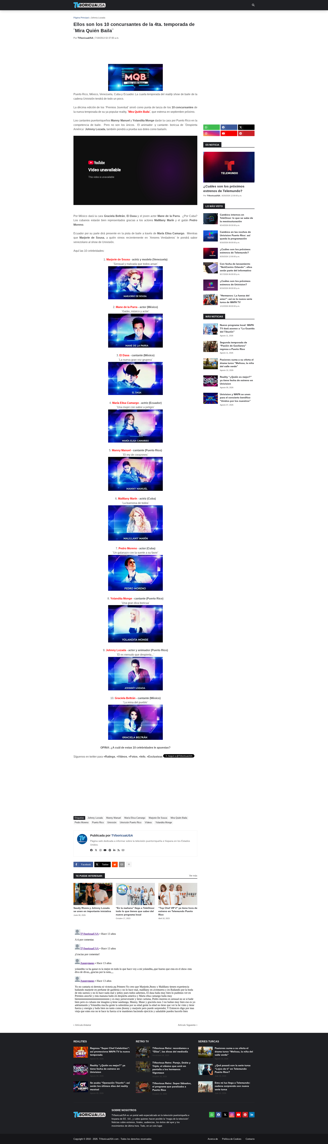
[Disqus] (135, 970)
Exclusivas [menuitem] (181, 15)
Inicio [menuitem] (79, 15)
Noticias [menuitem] (94, 15)
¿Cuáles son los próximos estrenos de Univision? (235, 283)
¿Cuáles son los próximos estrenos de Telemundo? (223, 189)
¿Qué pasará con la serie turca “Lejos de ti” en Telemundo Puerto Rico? (232, 1068)
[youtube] (105, 850)
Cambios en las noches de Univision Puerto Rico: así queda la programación (235, 235)
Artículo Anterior (83, 1025)
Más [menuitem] (210, 15)
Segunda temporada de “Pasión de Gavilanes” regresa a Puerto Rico (233, 345)
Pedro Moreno (81, 822)
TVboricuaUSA (122, 835)
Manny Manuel (113, 818)
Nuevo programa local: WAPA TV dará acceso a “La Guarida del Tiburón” (237, 328)
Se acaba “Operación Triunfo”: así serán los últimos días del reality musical (110, 1086)
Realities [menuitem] (128, 15)
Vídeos (148, 822)
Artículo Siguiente (187, 1025)
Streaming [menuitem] (162, 15)
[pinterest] (110, 850)
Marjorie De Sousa (158, 818)
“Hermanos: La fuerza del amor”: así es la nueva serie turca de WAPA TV (236, 299)
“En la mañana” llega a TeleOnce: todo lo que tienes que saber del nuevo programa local (135, 911)
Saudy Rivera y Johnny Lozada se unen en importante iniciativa (92, 910)
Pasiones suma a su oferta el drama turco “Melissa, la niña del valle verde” (237, 363)
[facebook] (91, 850)
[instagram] (100, 850)
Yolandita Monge (163, 822)
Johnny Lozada (98, 18)
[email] (123, 850)
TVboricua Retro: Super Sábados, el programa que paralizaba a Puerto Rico (171, 1086)
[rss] (119, 850)
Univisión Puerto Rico (130, 822)
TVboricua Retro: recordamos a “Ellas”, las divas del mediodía (170, 1050)
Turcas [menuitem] (144, 15)
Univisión (111, 822)
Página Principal (81, 18)
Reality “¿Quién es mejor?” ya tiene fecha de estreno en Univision (236, 380)
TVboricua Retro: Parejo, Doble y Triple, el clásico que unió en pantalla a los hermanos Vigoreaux (171, 1067)
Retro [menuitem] (198, 15)
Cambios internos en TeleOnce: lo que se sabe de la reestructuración (236, 218)
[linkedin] (114, 850)
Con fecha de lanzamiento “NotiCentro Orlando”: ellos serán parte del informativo (236, 267)
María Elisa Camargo (134, 818)
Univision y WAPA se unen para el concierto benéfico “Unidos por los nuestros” (235, 397)
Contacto (250, 1139)
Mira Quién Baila (179, 818)
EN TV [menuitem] (110, 15)
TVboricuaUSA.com (109, 1139)
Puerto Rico (98, 822)
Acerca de (213, 1139)
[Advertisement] (135, 51)
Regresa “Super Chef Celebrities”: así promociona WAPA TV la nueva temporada (110, 1051)
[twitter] (96, 850)
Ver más (193, 875)
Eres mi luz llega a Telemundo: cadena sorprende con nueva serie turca (232, 1086)
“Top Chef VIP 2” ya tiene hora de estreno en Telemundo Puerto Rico (177, 911)
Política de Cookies (231, 1139)
